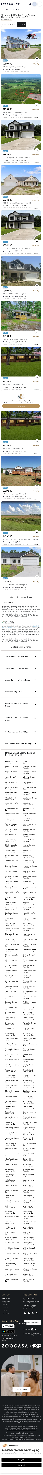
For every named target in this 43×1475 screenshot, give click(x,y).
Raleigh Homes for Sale (30, 992)
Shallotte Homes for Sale (29, 1060)
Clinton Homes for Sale (11, 956)
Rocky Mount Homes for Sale (28, 1018)
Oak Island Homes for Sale (29, 945)
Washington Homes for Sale (28, 1196)
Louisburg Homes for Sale (29, 793)
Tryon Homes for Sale (29, 1175)
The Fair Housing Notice (26, 1433)
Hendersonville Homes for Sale (10, 1144)
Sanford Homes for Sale (30, 1044)
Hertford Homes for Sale (11, 1149)
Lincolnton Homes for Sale (29, 783)
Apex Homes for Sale (11, 778)
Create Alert (21, 406)
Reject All (21, 1465)
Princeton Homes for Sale (29, 982)
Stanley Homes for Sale (30, 1113)
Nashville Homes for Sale (29, 908)
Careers (4, 1305)
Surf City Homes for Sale (29, 1149)
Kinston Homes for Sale (12, 1243)
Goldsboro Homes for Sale (11, 1097)
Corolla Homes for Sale (11, 982)
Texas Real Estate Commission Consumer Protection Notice (21, 1430)
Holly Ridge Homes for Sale (10, 1175)
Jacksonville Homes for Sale (10, 1207)
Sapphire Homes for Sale (29, 1050)
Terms (28, 1453)
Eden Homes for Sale (11, 1008)
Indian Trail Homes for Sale (12, 1201)
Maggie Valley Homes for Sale (28, 804)
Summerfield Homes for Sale (28, 1133)
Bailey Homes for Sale (11, 809)
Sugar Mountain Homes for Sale (29, 1128)
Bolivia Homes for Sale (11, 856)
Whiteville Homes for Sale (29, 1233)
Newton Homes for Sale (30, 940)
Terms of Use (6, 1298)
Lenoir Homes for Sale (29, 762)
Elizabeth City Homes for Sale (10, 1018)
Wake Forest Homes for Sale (28, 1186)
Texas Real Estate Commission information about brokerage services (21, 1428)
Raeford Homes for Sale (29, 987)
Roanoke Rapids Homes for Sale (29, 1008)
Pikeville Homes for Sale (29, 966)
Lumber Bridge (26, 597)
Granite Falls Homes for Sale (10, 1107)
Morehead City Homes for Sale (28, 861)
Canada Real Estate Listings (8, 1339)
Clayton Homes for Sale (12, 945)
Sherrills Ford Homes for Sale (28, 1071)
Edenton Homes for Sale (11, 1013)
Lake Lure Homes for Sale (11, 1259)
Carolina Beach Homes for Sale (10, 903)
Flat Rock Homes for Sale (11, 1039)
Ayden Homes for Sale (11, 804)
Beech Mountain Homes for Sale (11, 825)
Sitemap (4, 1311)
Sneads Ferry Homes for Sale (28, 1081)
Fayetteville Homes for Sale (10, 1034)
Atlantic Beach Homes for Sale (10, 799)
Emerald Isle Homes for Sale (10, 1024)
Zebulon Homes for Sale (29, 1280)
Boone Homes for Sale (11, 861)
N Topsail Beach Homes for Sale (29, 898)
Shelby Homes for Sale (29, 1065)
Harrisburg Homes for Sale (12, 1128)
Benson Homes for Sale (12, 835)
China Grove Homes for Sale (10, 940)
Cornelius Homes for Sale (11, 976)
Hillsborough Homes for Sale (10, 1170)
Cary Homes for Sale (11, 919)
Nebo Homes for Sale (29, 914)
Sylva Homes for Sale (29, 1154)
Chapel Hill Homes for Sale (12, 929)
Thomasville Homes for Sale (28, 1165)
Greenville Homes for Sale (11, 1118)
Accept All (21, 1460)
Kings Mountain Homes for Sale (11, 1238)
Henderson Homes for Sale (12, 1139)
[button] (21, 656)
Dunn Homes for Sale (11, 997)
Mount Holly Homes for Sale (28, 882)
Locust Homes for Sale (29, 788)
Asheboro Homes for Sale (11, 788)
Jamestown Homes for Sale (10, 1212)
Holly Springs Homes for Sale (10, 1181)
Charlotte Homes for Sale (11, 935)
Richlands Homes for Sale (29, 1003)
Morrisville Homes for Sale (29, 872)
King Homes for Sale (10, 1233)
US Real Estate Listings (9, 1335)
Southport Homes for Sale (29, 1092)
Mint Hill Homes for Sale (29, 840)
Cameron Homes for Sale (11, 887)
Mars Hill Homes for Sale (29, 819)
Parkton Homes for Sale (30, 961)
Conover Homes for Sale (11, 971)
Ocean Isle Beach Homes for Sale (29, 950)
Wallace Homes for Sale (29, 1191)
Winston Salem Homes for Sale (28, 1259)
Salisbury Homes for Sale (29, 1039)
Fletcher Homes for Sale (11, 1044)
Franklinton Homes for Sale (12, 1065)
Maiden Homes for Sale (30, 809)
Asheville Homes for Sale (11, 793)
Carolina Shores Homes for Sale (11, 908)
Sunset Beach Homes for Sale (28, 1139)
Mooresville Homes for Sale (28, 856)
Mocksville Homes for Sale (29, 846)
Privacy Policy (6, 1302)
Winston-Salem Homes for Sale (29, 1264)
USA (11, 597)
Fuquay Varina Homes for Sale (10, 1071)
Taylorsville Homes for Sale (28, 1160)
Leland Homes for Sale (11, 1280)
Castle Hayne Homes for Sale (10, 924)
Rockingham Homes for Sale (28, 1013)
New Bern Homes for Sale (29, 919)
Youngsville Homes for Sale (28, 1275)
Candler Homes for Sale (12, 893)
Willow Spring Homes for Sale (28, 1238)
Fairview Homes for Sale (11, 1029)
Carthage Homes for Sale (11, 914)
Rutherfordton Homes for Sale (28, 1034)
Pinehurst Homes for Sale (29, 971)
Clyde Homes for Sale (11, 961)
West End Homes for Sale (29, 1222)
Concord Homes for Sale (11, 966)
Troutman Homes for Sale (29, 1170)
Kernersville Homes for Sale (10, 1222)
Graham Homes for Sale (11, 1102)
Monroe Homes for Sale (30, 851)
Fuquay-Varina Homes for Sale (10, 1076)
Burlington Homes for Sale (11, 872)
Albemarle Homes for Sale (11, 767)
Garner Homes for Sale (11, 1081)
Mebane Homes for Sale (29, 830)
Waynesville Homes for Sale (28, 1207)
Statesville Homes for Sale (29, 1118)
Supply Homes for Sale (29, 1144)
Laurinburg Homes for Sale (12, 1270)
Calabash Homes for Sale (11, 882)
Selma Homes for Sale (29, 1055)
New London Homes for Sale (28, 924)
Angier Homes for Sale (11, 772)
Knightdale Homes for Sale (12, 1249)
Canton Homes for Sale (11, 898)
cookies (8, 1449)
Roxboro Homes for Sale (29, 1029)
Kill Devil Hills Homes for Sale (10, 1228)
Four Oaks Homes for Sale (11, 1055)
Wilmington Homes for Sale (28, 1243)
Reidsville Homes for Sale (29, 997)
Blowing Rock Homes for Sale (10, 851)
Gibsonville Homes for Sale (12, 1092)
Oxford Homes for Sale (29, 956)
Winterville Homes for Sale (30, 1270)
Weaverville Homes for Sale (28, 1212)
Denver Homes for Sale (11, 992)
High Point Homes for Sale (11, 1160)
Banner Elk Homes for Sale (12, 814)
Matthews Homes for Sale (29, 825)
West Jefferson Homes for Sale (28, 1228)
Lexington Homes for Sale (29, 772)
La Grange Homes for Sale (12, 1254)
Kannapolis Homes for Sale (12, 1217)
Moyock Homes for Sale (30, 887)
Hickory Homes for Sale (12, 1154)
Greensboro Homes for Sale (10, 1113)
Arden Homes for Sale (11, 783)
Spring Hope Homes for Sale (28, 1097)
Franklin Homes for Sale (12, 1060)
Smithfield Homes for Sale (29, 1076)
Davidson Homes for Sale (11, 987)
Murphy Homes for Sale (30, 893)
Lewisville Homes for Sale (29, 767)
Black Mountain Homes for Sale (11, 846)
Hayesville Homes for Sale (11, 1133)
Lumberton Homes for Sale (30, 799)
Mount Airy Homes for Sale (30, 877)
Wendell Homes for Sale (29, 1217)
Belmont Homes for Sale (11, 830)
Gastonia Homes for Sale (11, 1086)
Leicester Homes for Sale (11, 1275)
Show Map (21, 1324)
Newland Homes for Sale (29, 929)
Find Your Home (22, 1389)
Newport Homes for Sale (29, 935)
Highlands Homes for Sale (11, 1165)
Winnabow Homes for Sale (30, 1254)
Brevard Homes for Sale (11, 867)
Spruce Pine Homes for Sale (28, 1107)
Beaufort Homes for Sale (11, 819)
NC (17, 597)
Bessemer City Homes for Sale (10, 840)
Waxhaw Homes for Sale (29, 1201)
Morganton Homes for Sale (30, 867)
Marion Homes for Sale (29, 814)
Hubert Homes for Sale (11, 1191)
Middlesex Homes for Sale (29, 835)
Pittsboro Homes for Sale (29, 976)
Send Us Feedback (32, 1322)
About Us (5, 1308)
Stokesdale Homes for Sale (30, 1123)
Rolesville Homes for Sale (29, 1024)
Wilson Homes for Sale (29, 1249)
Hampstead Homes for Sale (10, 1123)
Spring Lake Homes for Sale (28, 1102)
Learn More (27, 1437)
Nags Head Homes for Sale (28, 903)
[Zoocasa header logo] (10, 4)
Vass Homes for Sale (29, 1181)
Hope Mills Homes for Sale (11, 1186)
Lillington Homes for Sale (29, 778)
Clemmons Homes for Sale (11, 950)
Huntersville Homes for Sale (10, 1196)
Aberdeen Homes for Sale (11, 762)
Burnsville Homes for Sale (11, 877)
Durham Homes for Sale (11, 1003)
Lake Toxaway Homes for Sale (10, 1264)
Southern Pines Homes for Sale (28, 1086)
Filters (23, 24)
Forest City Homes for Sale (12, 1050)
